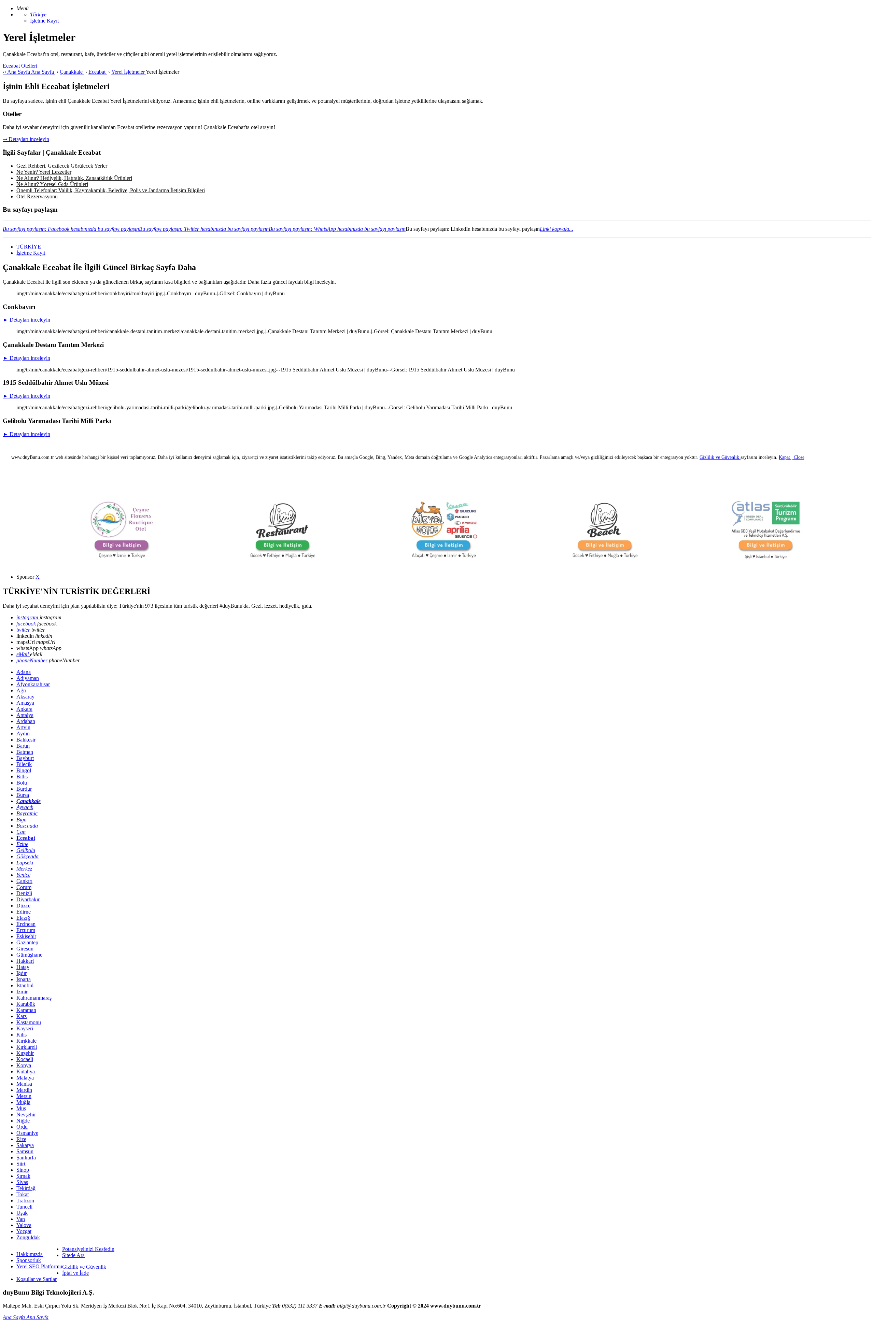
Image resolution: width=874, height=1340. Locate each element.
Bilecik (24, 764)
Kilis (21, 1035)
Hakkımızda (29, 1254)
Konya (23, 1065)
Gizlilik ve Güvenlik (84, 1267)
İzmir (22, 992)
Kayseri (24, 1028)
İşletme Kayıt (44, 21)
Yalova (23, 1225)
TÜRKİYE (28, 247)
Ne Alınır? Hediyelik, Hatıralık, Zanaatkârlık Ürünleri (74, 178)
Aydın (23, 733)
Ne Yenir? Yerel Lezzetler (43, 172)
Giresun (24, 948)
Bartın (23, 746)
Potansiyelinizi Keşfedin (88, 1249)
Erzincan (26, 924)
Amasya (25, 703)
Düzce (23, 905)
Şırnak (23, 1176)
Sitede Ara (73, 1255)
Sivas (22, 1182)
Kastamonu (28, 1022)
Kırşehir (25, 1053)
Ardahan (25, 721)
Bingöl (23, 770)
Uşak (22, 1213)
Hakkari (25, 961)
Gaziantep (27, 942)
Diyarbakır (28, 899)
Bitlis (22, 776)
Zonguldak (28, 1237)
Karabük (25, 1004)
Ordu (22, 1127)
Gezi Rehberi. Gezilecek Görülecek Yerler (61, 166)
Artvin (23, 727)
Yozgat (23, 1231)
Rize (21, 1139)
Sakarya (25, 1145)
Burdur (24, 789)
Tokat (22, 1194)
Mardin (24, 1090)
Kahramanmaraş (34, 998)
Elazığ (23, 918)
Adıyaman (27, 678)
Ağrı (21, 690)
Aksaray (25, 697)
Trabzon (25, 1200)
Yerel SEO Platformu (39, 1266)
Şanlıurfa (26, 1157)
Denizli (24, 893)
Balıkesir (26, 740)
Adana (23, 672)
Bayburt (25, 758)
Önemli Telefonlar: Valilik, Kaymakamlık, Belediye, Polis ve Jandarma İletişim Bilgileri (110, 190)
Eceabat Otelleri (20, 66)
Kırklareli (26, 1047)
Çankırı (24, 881)
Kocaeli (24, 1059)
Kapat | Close (791, 457)
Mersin (23, 1096)
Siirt (20, 1164)
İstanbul (24, 985)
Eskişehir (26, 936)
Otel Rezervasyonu (37, 196)
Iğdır (21, 973)
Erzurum (25, 930)
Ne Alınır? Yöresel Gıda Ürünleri (52, 184)
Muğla (23, 1102)
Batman (24, 752)
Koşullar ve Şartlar (36, 1279)
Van (20, 1219)
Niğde (23, 1121)
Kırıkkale (26, 1041)
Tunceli (24, 1207)
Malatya (25, 1078)
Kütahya (25, 1071)
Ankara (24, 709)
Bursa (22, 795)
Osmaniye (27, 1133)
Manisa (24, 1084)
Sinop (22, 1170)
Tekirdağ (26, 1188)
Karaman (26, 1010)
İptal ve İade (75, 1273)
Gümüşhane (29, 955)
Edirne (23, 912)
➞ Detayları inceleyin (26, 139)
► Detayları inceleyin (26, 320)
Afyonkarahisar (33, 684)
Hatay (22, 967)
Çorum (23, 887)
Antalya (24, 715)
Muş (21, 1108)
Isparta (23, 979)
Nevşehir (26, 1114)
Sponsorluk (28, 1260)
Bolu (21, 783)
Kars (21, 1016)
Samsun (24, 1151)
